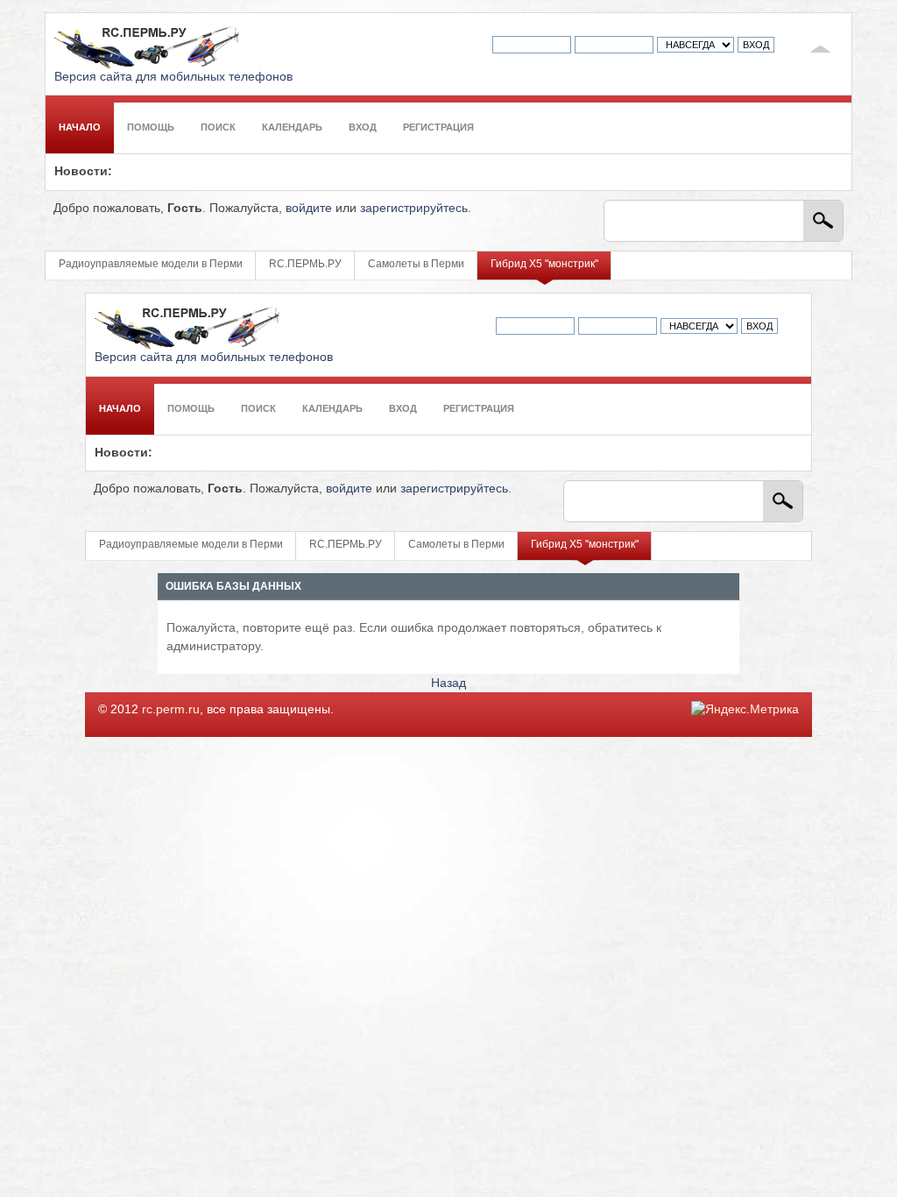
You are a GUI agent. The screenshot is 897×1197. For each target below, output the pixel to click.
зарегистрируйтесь (414, 208)
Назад (448, 683)
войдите (309, 208)
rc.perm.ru (171, 709)
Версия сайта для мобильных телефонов (173, 76)
